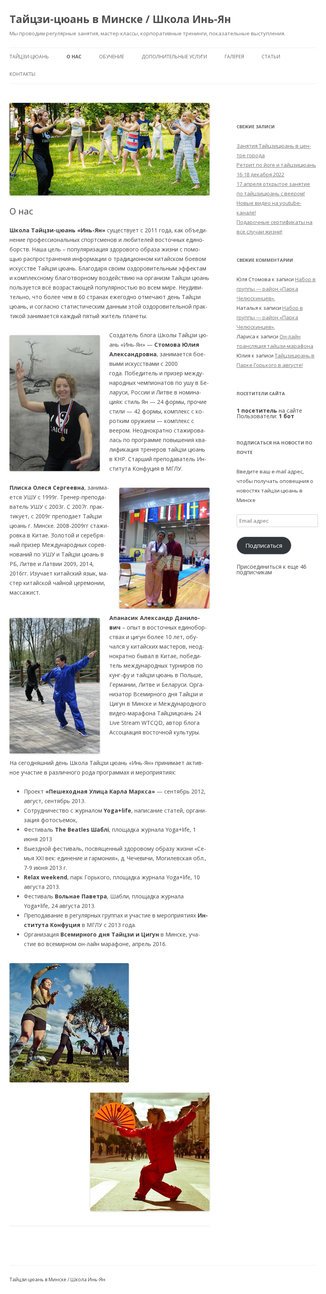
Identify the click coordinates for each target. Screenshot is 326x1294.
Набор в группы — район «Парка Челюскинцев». (276, 289)
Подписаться (263, 545)
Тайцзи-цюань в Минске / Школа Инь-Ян (120, 19)
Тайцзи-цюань (29, 56)
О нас (74, 56)
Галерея (234, 56)
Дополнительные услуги (174, 56)
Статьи (271, 56)
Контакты (22, 74)
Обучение (111, 56)
